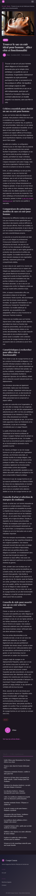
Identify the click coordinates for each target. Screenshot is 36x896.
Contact (4, 885)
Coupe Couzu (11, 860)
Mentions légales (6, 882)
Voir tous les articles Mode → (12, 739)
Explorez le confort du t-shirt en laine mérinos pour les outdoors (15, 838)
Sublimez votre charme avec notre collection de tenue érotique (17, 832)
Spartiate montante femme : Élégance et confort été (16, 803)
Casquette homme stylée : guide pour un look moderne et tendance (18, 827)
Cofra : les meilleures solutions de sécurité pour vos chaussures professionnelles (17, 798)
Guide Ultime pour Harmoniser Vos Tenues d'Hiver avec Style (17, 761)
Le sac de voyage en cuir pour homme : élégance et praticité (16, 809)
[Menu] (32, 1)
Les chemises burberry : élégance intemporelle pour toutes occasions (14, 792)
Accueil (4, 6)
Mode (8, 6)
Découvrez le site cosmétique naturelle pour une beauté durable (17, 844)
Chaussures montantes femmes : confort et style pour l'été (17, 772)
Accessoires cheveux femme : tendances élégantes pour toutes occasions (16, 815)
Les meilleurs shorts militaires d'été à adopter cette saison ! (15, 821)
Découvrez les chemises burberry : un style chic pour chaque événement (17, 786)
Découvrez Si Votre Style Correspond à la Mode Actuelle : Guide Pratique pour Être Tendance (16, 779)
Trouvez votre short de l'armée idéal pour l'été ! (16, 767)
